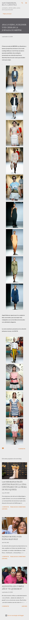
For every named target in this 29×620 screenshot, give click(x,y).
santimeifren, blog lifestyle (9, 4)
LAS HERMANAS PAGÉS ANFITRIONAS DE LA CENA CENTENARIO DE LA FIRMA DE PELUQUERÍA (14, 485)
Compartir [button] (21, 448)
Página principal (7, 13)
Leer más (4, 509)
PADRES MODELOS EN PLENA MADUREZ (12, 537)
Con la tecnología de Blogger (15, 615)
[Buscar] (22, 3)
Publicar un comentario (18, 507)
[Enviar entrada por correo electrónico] (3, 448)
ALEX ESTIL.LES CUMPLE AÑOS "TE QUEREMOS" (13, 587)
